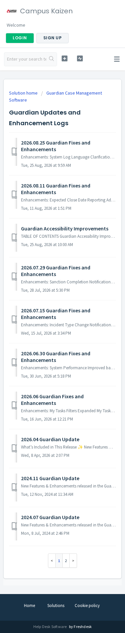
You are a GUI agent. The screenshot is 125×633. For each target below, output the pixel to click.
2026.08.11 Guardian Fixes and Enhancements (55, 188)
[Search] (51, 59)
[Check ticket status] (80, 58)
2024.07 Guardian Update (50, 517)
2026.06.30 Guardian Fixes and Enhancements (55, 356)
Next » (73, 560)
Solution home (24, 93)
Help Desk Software (50, 626)
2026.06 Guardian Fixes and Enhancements (52, 399)
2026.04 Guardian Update (50, 439)
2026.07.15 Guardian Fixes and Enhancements (55, 313)
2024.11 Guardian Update (50, 478)
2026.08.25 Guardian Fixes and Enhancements (55, 146)
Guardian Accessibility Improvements (64, 228)
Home (29, 605)
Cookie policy (87, 605)
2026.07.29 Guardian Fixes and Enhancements (55, 270)
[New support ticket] (64, 58)
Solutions (55, 605)
